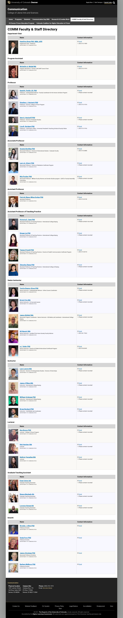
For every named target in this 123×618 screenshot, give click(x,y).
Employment (101, 606)
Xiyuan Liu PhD (25, 233)
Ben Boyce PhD (25, 430)
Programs (18, 19)
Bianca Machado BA (27, 494)
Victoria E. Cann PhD (27, 220)
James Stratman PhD (27, 553)
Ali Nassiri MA (25, 331)
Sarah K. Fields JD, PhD (28, 91)
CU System (45, 606)
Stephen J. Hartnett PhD (29, 102)
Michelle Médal (47, 588)
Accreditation (87, 606)
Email (80, 41)
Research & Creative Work (60, 19)
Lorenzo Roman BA (27, 506)
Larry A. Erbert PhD (27, 163)
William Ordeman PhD (28, 397)
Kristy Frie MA (25, 300)
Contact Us (16, 606)
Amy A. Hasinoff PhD (27, 118)
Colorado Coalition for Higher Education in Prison (53, 23)
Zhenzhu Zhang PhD (27, 265)
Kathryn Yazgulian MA (28, 457)
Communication (13, 583)
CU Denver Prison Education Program (21, 23)
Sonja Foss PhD (25, 538)
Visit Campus (98, 2)
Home (11, 19)
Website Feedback (31, 606)
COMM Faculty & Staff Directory (82, 19)
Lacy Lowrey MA (26, 369)
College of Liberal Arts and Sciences (23, 13)
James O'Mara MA (26, 383)
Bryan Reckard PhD (27, 409)
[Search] (113, 2)
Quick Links (108, 2)
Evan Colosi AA (25, 481)
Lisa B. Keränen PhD (27, 126)
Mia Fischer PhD (26, 177)
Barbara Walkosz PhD (27, 564)
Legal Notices (73, 606)
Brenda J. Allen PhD (27, 526)
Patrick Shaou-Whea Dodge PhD (31, 197)
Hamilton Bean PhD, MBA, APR (31, 41)
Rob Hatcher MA (26, 445)
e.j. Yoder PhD (25, 346)
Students (27, 19)
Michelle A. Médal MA (28, 66)
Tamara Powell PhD (27, 250)
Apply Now (89, 2)
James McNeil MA (26, 315)
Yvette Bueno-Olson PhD (29, 288)
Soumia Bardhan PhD (27, 149)
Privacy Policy (59, 606)
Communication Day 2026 (40, 19)
